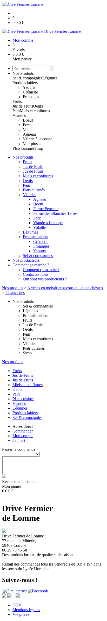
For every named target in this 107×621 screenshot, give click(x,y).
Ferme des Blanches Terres (55, 213)
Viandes (19, 115)
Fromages (31, 97)
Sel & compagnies (27, 78)
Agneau (29, 134)
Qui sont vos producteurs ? (45, 279)
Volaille (29, 129)
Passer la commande (18, 449)
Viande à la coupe (37, 139)
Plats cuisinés (23, 148)
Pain (16, 111)
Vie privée (20, 614)
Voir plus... (32, 143)
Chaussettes (15, 292)
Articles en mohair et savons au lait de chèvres (65, 288)
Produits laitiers (25, 82)
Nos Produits (23, 73)
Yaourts (29, 87)
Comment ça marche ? (30, 265)
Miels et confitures (35, 111)
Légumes (49, 78)
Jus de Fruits (22, 106)
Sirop (38, 148)
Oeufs (38, 106)
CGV (17, 605)
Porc (26, 125)
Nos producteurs (25, 260)
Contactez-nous (35, 274)
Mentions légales (26, 609)
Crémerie (30, 92)
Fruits (17, 101)
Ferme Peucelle (45, 208)
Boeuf (28, 120)
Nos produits (23, 157)
